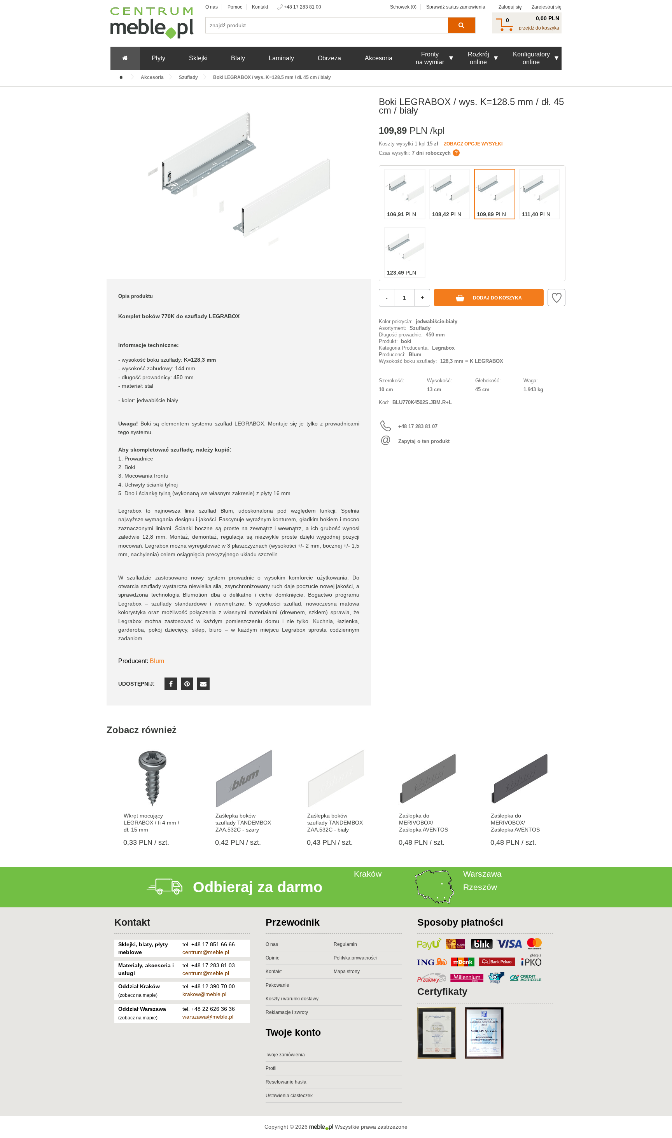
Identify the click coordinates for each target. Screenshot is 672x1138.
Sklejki (198, 58)
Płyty (158, 58)
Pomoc (235, 7)
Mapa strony (347, 971)
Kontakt (260, 7)
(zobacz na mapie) (138, 995)
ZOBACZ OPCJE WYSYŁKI (473, 144)
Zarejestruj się (547, 7)
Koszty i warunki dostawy (292, 998)
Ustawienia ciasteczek (289, 1095)
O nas (211, 7)
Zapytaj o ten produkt (424, 441)
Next (565, 795)
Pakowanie (277, 985)
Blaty (238, 58)
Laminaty (281, 58)
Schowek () (403, 7)
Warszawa (482, 873)
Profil (271, 1068)
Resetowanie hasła (286, 1082)
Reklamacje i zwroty (287, 1012)
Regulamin (345, 944)
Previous (106, 795)
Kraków (368, 873)
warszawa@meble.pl (207, 1017)
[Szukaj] (461, 25)
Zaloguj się (510, 7)
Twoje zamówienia (285, 1054)
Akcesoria (378, 58)
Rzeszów (480, 886)
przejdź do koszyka (539, 28)
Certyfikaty (442, 991)
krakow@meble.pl (204, 994)
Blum (157, 661)
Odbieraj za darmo (257, 887)
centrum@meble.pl (205, 952)
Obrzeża (329, 58)
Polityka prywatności (355, 958)
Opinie (273, 958)
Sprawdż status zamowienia (455, 7)
